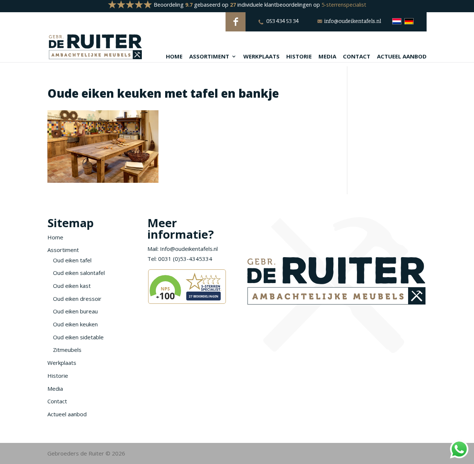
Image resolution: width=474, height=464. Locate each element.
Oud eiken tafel (72, 260)
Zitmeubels (67, 349)
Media (327, 57)
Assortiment (209, 57)
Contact (356, 57)
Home (174, 57)
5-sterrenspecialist (343, 4)
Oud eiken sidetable (78, 337)
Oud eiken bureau (75, 311)
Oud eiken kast (72, 285)
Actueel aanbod (402, 57)
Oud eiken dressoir (77, 298)
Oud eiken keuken (75, 324)
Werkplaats (261, 57)
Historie (299, 57)
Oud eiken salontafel (79, 272)
